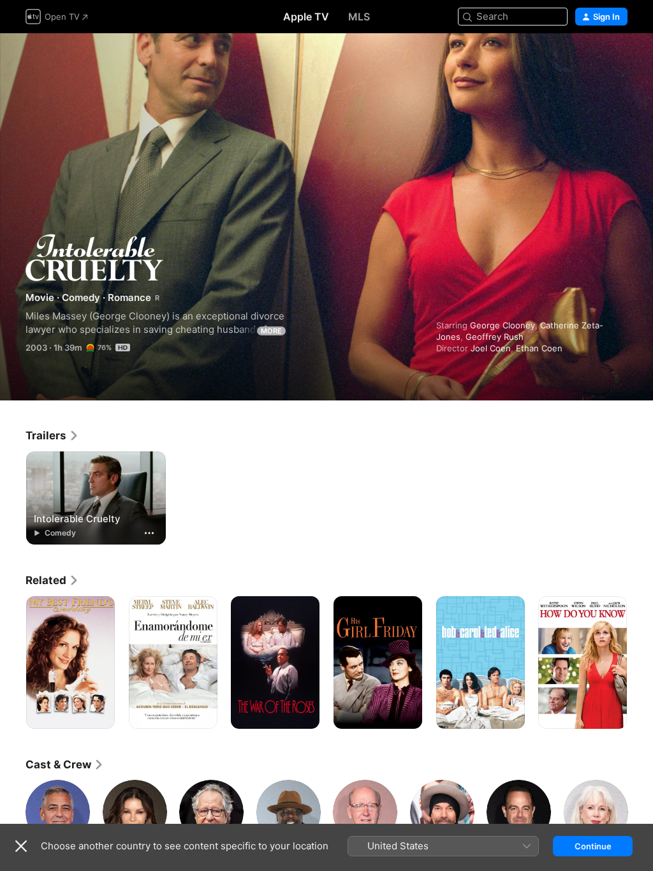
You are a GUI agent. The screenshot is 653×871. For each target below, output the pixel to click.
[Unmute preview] (618, 58)
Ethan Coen (539, 348)
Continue (593, 846)
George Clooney (502, 325)
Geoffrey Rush (495, 337)
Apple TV (306, 16)
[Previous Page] (13, 662)
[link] (52, 435)
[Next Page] (640, 662)
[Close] (21, 846)
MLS (359, 16)
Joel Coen (491, 348)
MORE (271, 330)
